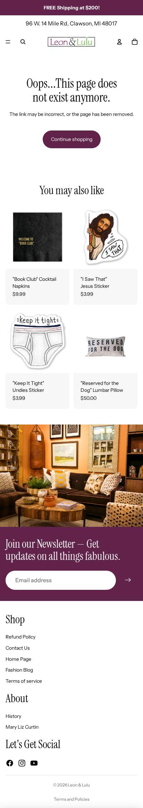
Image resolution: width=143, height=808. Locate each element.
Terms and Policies (72, 799)
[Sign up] (128, 580)
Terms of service (24, 681)
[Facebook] (10, 763)
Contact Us (18, 648)
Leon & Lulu (79, 784)
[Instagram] (22, 763)
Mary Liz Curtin (22, 727)
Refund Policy (20, 637)
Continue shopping (71, 139)
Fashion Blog (19, 670)
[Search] (23, 41)
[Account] (119, 41)
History (13, 716)
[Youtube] (34, 763)
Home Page (18, 659)
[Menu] (8, 42)
